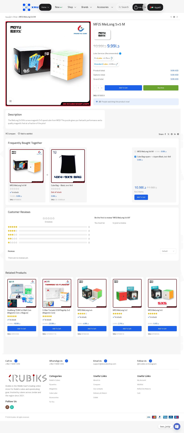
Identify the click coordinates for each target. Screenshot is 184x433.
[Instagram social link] (7, 407)
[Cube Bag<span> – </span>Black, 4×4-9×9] (68, 166)
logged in (108, 223)
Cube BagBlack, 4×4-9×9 (62, 185)
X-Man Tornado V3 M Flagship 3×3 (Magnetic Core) (56, 311)
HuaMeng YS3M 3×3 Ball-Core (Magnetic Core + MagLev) (19, 311)
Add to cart (123, 87)
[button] (120, 53)
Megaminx (53, 388)
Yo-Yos (51, 401)
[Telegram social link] (178, 134)
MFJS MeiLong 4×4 (85, 310)
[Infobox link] (11, 360)
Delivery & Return (100, 393)
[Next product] (177, 17)
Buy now (161, 87)
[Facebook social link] (165, 134)
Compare (96, 384)
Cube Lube (53, 393)
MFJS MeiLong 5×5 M (18, 185)
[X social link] (168, 134)
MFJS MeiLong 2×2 (120, 310)
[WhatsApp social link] (12, 407)
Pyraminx (52, 384)
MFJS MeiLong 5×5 (155, 310)
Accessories (54, 397)
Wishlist (140, 384)
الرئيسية (8, 17)
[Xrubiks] (34, 7)
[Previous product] (171, 17)
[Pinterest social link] (171, 134)
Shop (15, 17)
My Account (141, 380)
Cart (138, 393)
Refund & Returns (144, 388)
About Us (96, 380)
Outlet (95, 397)
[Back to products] (174, 17)
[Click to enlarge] (10, 101)
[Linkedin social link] (174, 134)
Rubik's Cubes (54, 380)
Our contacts (98, 388)
